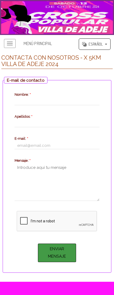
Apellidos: (23, 116)
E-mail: (21, 138)
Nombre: (23, 94)
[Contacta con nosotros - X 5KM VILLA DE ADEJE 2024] (57, 17)
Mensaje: (22, 160)
